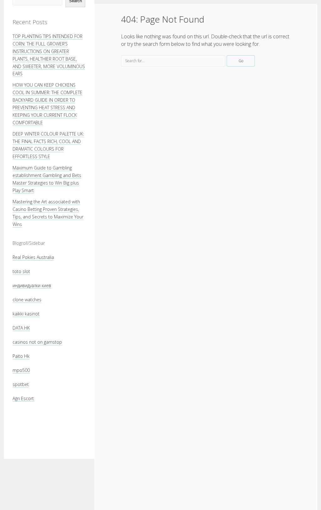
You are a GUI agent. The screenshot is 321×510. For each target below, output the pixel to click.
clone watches (27, 300)
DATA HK (21, 328)
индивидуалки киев (32, 285)
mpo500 (21, 370)
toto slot (21, 271)
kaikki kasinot (26, 314)
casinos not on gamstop (37, 342)
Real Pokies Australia (33, 257)
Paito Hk (21, 356)
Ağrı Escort (23, 398)
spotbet (21, 384)
